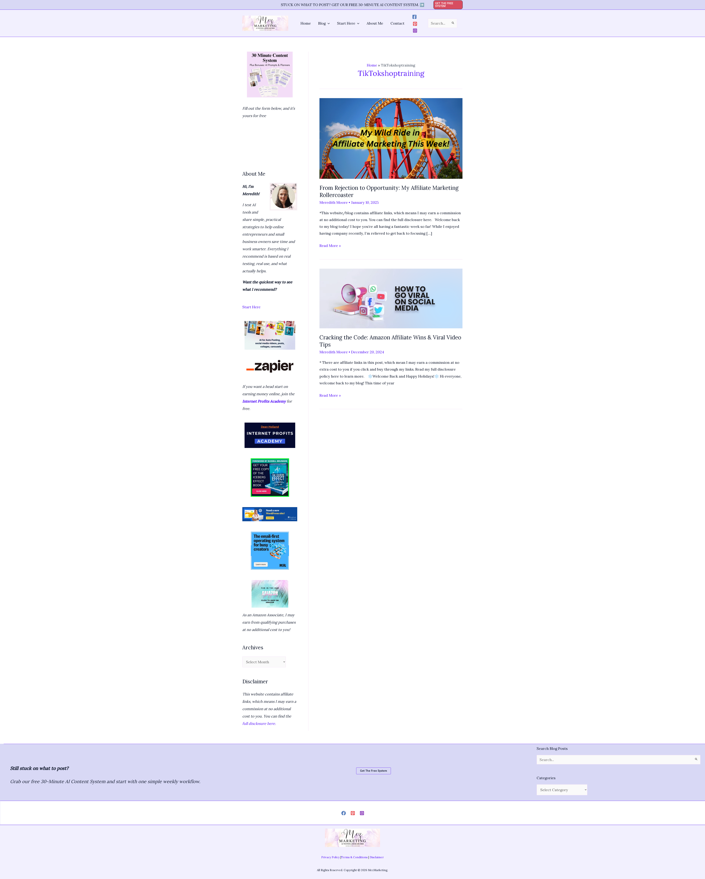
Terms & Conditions (354, 857)
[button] (448, 4)
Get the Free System (373, 770)
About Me (375, 23)
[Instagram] (415, 30)
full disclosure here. (259, 723)
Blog (322, 23)
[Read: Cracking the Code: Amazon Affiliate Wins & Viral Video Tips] (390, 298)
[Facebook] (414, 16)
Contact (397, 23)
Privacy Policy (330, 857)
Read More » (330, 246)
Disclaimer (377, 857)
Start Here (346, 23)
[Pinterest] (415, 23)
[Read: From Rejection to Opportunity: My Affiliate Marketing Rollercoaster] (390, 138)
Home (306, 23)
